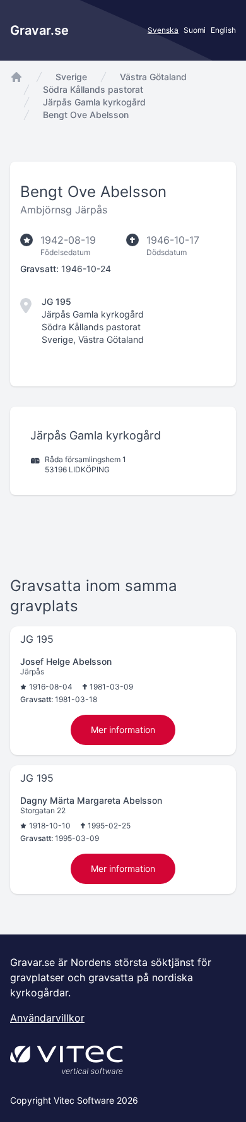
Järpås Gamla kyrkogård (94, 102)
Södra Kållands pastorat (93, 89)
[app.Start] (16, 77)
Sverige (71, 76)
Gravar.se (39, 30)
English (223, 30)
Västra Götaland (153, 76)
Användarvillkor (47, 1018)
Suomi (195, 30)
